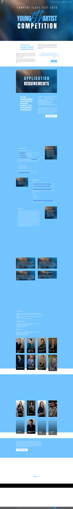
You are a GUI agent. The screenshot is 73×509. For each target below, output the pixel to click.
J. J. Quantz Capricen (34, 159)
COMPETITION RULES (51, 116)
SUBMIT (53, 61)
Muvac (43, 97)
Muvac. (17, 62)
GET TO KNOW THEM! (22, 449)
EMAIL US (36, 476)
